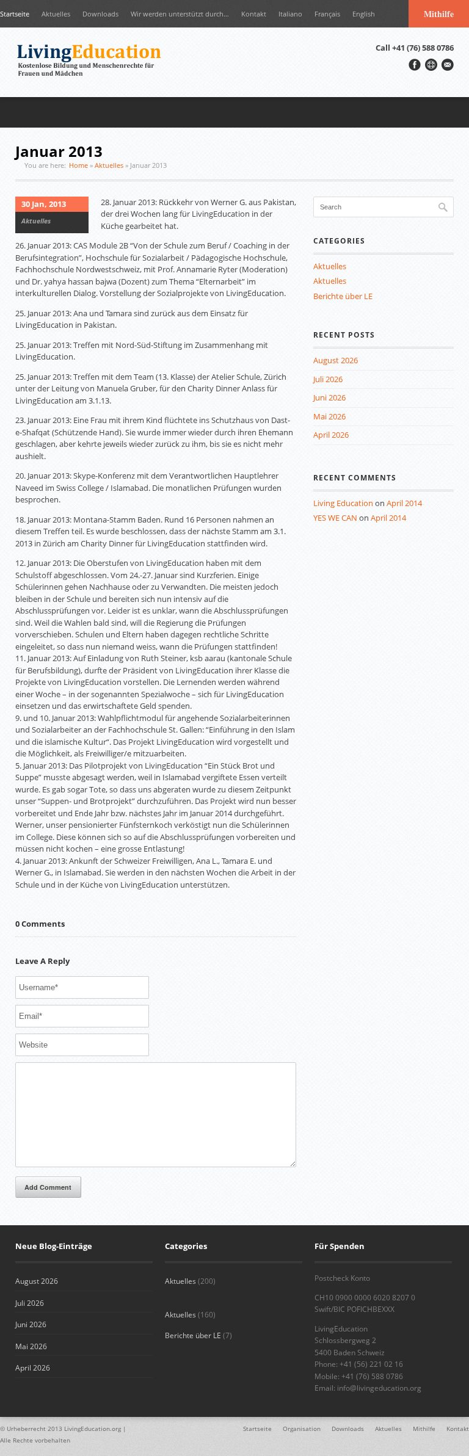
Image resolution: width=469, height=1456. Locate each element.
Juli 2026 (328, 379)
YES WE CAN (335, 517)
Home (78, 165)
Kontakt (253, 13)
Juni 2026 (329, 397)
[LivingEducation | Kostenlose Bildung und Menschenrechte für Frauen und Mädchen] (91, 62)
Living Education (343, 503)
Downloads (100, 13)
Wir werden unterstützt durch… (180, 13)
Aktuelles (56, 13)
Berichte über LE (343, 296)
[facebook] (415, 65)
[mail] (448, 65)
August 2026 (335, 360)
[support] (431, 65)
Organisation (302, 1428)
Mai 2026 (329, 416)
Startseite (14, 13)
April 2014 (404, 503)
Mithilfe (439, 13)
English (363, 13)
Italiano (290, 13)
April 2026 (331, 434)
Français (327, 13)
